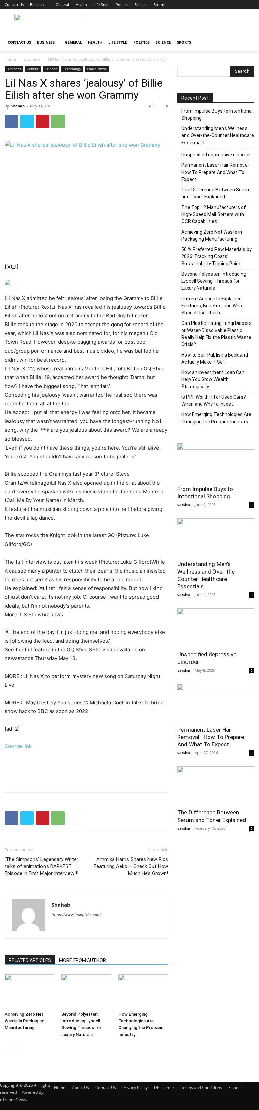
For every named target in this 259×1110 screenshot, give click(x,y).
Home (10, 59)
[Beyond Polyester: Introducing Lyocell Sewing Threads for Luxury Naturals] (86, 991)
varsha (183, 504)
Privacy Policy (135, 1087)
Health (81, 4)
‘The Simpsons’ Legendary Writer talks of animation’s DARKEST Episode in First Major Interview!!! (41, 866)
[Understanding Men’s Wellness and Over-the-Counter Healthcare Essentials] (215, 537)
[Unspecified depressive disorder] (215, 627)
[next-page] (20, 1048)
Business (37, 4)
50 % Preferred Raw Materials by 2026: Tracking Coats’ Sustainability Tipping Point (216, 256)
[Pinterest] (42, 121)
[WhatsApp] (58, 121)
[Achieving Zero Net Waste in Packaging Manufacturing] (29, 991)
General (62, 4)
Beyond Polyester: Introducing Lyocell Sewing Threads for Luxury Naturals (213, 281)
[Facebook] (11, 121)
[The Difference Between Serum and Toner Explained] (215, 785)
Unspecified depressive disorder (216, 154)
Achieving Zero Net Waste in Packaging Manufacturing (25, 1021)
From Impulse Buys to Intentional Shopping (217, 114)
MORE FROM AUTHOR (82, 960)
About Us (80, 1087)
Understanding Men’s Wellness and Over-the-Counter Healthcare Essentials (217, 135)
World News (97, 68)
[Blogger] (57, 928)
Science (141, 4)
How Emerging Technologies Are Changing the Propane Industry (216, 418)
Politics (122, 4)
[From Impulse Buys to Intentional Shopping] (215, 462)
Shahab (18, 106)
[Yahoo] (69, 928)
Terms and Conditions (201, 1087)
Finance (235, 1087)
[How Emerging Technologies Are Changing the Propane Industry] (143, 991)
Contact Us (14, 4)
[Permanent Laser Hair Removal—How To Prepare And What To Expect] (215, 703)
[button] (246, 42)
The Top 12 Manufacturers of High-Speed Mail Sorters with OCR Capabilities (213, 214)
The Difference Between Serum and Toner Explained (216, 193)
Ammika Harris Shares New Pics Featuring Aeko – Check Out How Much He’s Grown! (131, 866)
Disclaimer (164, 1087)
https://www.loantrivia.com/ (76, 914)
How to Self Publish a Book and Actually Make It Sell (214, 358)
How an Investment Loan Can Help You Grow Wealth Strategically (212, 379)
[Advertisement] (175, 24)
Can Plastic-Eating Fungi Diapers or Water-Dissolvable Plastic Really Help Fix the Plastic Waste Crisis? (216, 333)
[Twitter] (27, 121)
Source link (18, 746)
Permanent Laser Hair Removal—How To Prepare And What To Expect (216, 172)
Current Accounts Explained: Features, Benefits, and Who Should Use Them (212, 305)
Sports (159, 4)
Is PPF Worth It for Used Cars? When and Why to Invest (213, 400)
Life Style (101, 4)
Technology (72, 68)
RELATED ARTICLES (30, 960)
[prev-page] (9, 1048)
